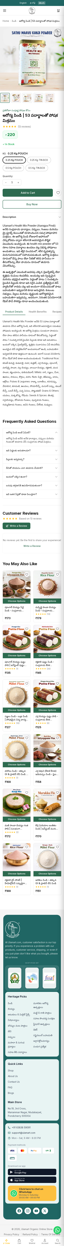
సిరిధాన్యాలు (13, 1020)
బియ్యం (11, 1008)
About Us (13, 1076)
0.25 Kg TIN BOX (39, 160)
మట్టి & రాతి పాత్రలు (42, 1012)
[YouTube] (36, 1211)
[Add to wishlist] (58, 192)
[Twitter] (45, 1211)
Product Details (14, 311)
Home (6, 20)
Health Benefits (38, 311)
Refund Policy (30, 1234)
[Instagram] (27, 1211)
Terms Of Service (50, 1234)
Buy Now (32, 204)
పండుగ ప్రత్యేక (39, 1046)
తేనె (9, 1031)
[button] (32, 127)
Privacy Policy (11, 1234)
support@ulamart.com (23, 1132)
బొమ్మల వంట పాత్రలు (17, 1025)
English (23, 3)
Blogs (11, 1093)
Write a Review (18, 525)
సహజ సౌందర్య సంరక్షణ (44, 1018)
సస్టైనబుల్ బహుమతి (42, 1035)
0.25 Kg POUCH (14, 160)
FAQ (10, 1087)
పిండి (14, 20)
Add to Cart (28, 192)
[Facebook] (19, 1211)
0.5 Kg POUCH (13, 167)
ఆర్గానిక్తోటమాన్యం (41, 1040)
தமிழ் (33, 3)
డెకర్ (35, 1029)
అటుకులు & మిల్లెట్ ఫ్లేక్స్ (19, 1014)
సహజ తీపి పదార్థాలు (17, 1052)
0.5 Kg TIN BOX (36, 167)
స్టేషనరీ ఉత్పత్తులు (41, 1024)
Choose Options (17, 601)
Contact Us (14, 1081)
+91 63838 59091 (21, 1127)
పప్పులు (11, 1036)
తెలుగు (41, 3)
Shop (11, 1070)
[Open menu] (4, 10)
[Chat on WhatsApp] (57, 1230)
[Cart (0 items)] (58, 11)
